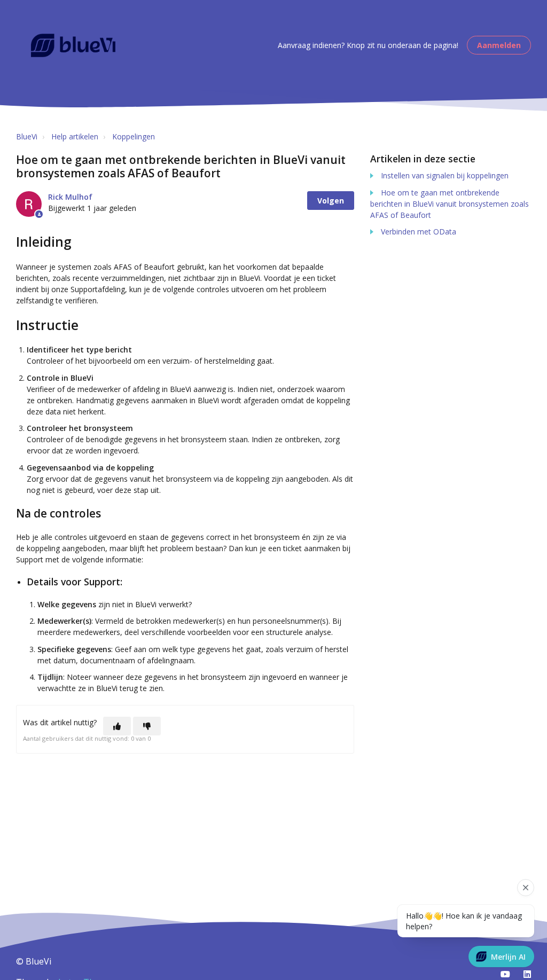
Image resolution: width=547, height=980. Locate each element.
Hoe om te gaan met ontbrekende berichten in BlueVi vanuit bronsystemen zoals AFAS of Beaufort (449, 203)
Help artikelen (74, 136)
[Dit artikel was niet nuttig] (147, 726)
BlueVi (26, 136)
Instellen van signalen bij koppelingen (445, 175)
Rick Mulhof (70, 197)
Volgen (330, 200)
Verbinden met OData (418, 231)
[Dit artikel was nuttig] (117, 726)
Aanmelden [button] (499, 45)
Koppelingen (133, 136)
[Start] (73, 45)
